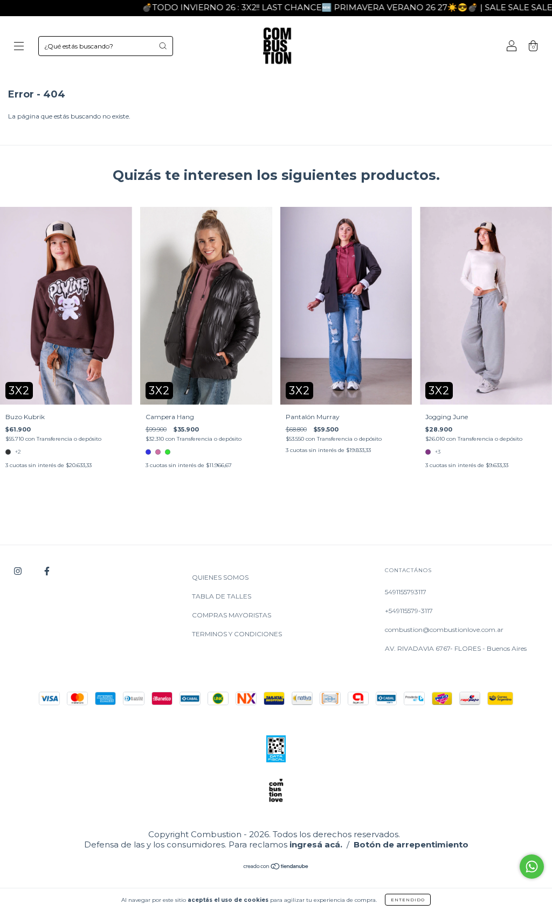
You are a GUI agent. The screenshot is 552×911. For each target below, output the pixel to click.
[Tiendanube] (276, 868)
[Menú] (18, 47)
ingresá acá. (315, 844)
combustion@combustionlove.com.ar (444, 629)
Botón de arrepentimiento (411, 844)
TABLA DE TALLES (221, 596)
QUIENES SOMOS (220, 577)
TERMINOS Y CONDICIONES (237, 634)
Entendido (408, 899)
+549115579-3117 (409, 611)
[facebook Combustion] (47, 571)
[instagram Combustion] (18, 571)
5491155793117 (405, 592)
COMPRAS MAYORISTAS (231, 615)
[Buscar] (163, 46)
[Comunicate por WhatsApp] (532, 866)
